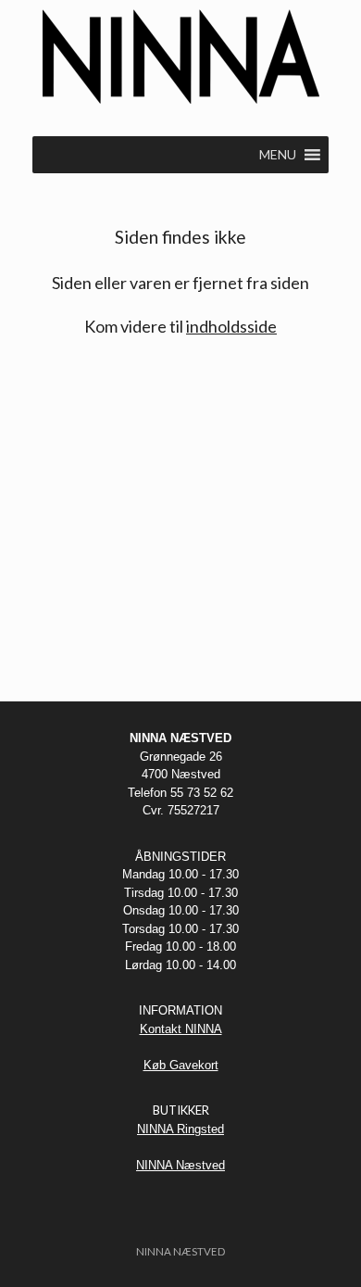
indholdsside (231, 326)
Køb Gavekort (180, 1065)
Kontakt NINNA (181, 1029)
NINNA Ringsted (180, 1129)
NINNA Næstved (180, 1165)
